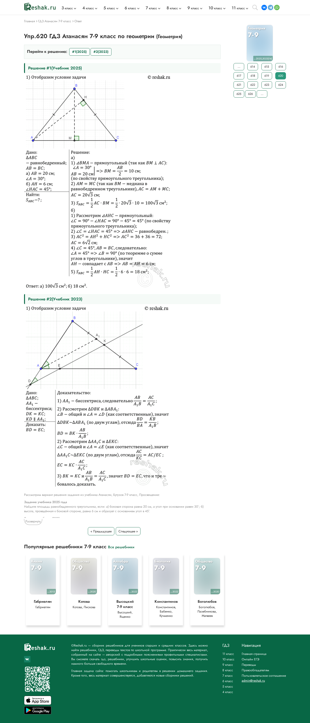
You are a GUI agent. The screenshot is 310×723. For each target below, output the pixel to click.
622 (252, 85)
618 (253, 76)
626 (250, 94)
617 (239, 76)
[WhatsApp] (277, 7)
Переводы (249, 664)
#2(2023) (100, 51)
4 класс (227, 692)
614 (252, 66)
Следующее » (128, 531)
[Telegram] (270, 7)
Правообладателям (255, 670)
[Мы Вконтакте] (27, 659)
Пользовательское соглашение (264, 675)
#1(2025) (79, 51)
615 (266, 66)
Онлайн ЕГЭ (250, 659)
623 (266, 85)
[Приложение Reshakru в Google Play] (37, 713)
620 (280, 76)
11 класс (228, 654)
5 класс (227, 686)
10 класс (228, 659)
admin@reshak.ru (253, 680)
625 (238, 94)
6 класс (227, 681)
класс (67, 8)
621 (239, 85)
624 (280, 85)
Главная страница (254, 654)
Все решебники (121, 546)
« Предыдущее (101, 531)
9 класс (227, 664)
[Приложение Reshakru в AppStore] (37, 703)
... (239, 66)
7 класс (227, 675)
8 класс (227, 670)
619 (266, 76)
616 (280, 66)
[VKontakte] (264, 7)
